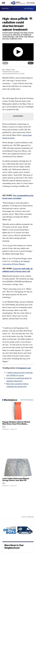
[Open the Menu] (3, 2)
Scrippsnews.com (24, 368)
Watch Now (30, 2)
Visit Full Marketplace (27, 400)
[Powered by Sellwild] (31, 517)
